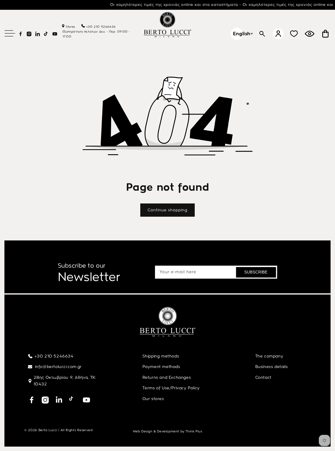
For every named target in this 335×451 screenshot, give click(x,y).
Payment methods (161, 366)
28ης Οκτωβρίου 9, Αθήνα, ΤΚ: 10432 (65, 380)
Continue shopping (167, 210)
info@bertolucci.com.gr (58, 366)
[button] (9, 33)
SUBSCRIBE (256, 272)
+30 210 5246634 (101, 26)
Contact (263, 377)
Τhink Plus (193, 431)
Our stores (153, 398)
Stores (70, 26)
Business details (271, 366)
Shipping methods (160, 356)
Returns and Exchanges (166, 377)
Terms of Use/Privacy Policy (171, 388)
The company (269, 356)
